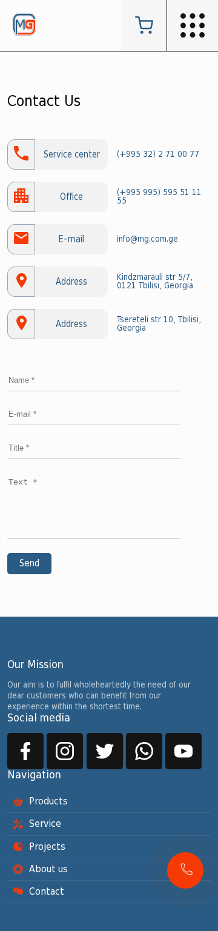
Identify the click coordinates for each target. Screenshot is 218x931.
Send (29, 563)
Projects (47, 847)
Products (48, 801)
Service (45, 824)
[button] (185, 870)
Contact (46, 891)
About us (48, 869)
